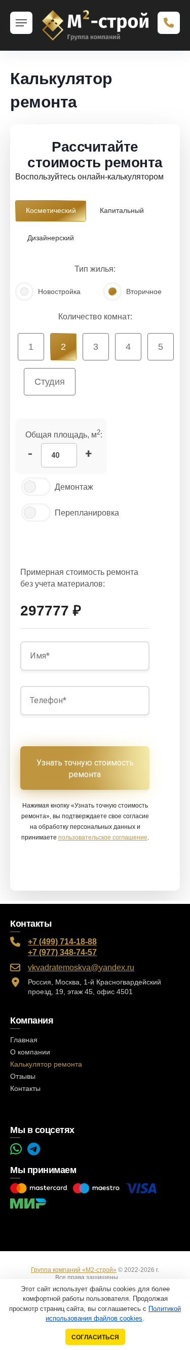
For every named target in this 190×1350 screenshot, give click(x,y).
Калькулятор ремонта (46, 1064)
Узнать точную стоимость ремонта (85, 768)
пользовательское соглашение (102, 837)
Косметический (51, 210)
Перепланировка (87, 512)
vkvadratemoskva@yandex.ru (81, 967)
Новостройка (59, 291)
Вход (128, 1277)
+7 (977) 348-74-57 (62, 952)
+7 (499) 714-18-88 (62, 941)
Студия (49, 382)
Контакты (25, 1088)
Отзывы (22, 1076)
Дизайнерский (50, 238)
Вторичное (144, 291)
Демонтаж (74, 487)
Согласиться (95, 1337)
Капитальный (122, 210)
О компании (30, 1052)
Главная (23, 1040)
